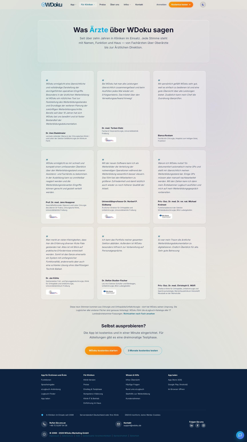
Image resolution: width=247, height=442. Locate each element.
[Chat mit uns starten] (240, 435)
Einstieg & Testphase (92, 389)
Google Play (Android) (178, 384)
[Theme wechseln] (203, 4)
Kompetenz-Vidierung (93, 394)
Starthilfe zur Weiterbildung (138, 394)
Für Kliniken (87, 4)
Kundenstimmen (133, 398)
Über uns (114, 4)
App (72, 4)
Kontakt (139, 4)
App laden (45, 398)
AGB (78, 436)
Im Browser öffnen (176, 389)
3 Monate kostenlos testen (143, 350)
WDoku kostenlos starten (103, 350)
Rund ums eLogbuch (135, 389)
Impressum (54, 436)
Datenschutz (67, 436)
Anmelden (162, 4)
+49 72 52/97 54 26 (58, 425)
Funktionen (46, 380)
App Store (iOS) (175, 380)
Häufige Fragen (133, 384)
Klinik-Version (89, 380)
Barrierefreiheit (120, 436)
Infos (126, 4)
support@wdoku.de (132, 425)
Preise (102, 4)
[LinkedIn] (191, 425)
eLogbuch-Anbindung (51, 389)
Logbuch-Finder (48, 394)
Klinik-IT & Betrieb (91, 398)
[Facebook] (197, 425)
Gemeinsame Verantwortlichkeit (97, 436)
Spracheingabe (47, 384)
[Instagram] (203, 425)
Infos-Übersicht (133, 380)
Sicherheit (134, 436)
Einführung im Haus (92, 403)
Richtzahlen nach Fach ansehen (139, 313)
